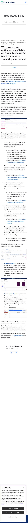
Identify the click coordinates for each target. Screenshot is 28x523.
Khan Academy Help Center (8, 40)
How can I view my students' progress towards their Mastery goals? (17, 177)
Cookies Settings (13, 517)
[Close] (24, 487)
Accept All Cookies (13, 508)
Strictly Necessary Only (12, 512)
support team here (18, 335)
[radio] (11, 352)
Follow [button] (14, 67)
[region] (13, 503)
